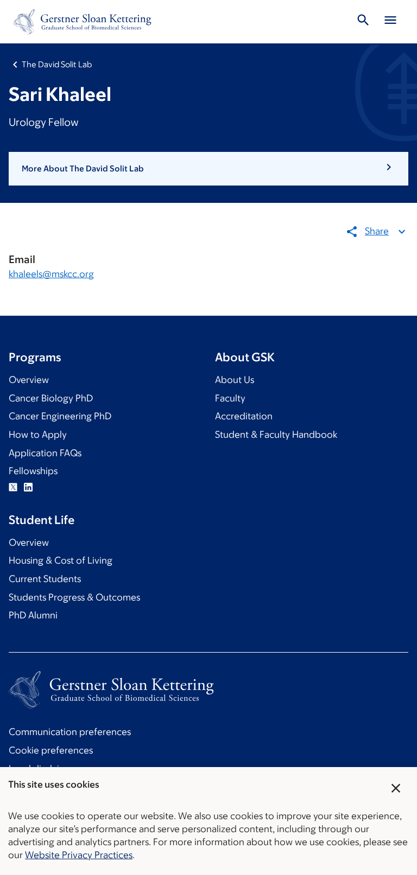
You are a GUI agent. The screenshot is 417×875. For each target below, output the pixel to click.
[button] (208, 169)
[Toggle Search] (363, 21)
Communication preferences (70, 731)
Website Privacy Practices (78, 855)
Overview (29, 379)
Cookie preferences (51, 750)
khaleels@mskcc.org (51, 274)
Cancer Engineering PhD (60, 416)
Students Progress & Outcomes (74, 597)
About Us (234, 379)
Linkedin (28, 487)
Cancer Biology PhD (51, 398)
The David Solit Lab (57, 64)
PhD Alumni (33, 615)
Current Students (45, 578)
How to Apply (38, 434)
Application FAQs (45, 453)
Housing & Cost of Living (60, 560)
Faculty (230, 398)
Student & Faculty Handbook (276, 434)
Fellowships (33, 470)
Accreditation (244, 416)
